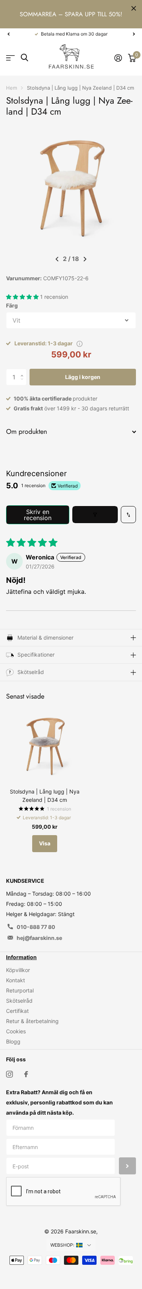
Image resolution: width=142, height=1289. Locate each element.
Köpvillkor (18, 970)
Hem (11, 88)
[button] (8, 34)
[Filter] (95, 514)
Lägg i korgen (82, 377)
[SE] (84, 1244)
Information (21, 957)
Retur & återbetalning (32, 1021)
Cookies (16, 1031)
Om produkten (26, 431)
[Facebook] (26, 1074)
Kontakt (15, 980)
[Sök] (24, 57)
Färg (12, 305)
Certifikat (17, 1011)
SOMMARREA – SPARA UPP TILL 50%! (71, 14)
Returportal (20, 990)
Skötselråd (19, 1000)
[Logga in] (118, 58)
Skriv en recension (37, 515)
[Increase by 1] (23, 371)
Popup (79, 343)
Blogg (13, 1041)
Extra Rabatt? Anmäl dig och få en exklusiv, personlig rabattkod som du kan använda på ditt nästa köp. (59, 1102)
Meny (10, 57)
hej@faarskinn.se (39, 938)
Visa (44, 843)
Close (133, 8)
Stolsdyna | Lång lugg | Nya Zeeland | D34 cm (45, 795)
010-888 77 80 (36, 927)
